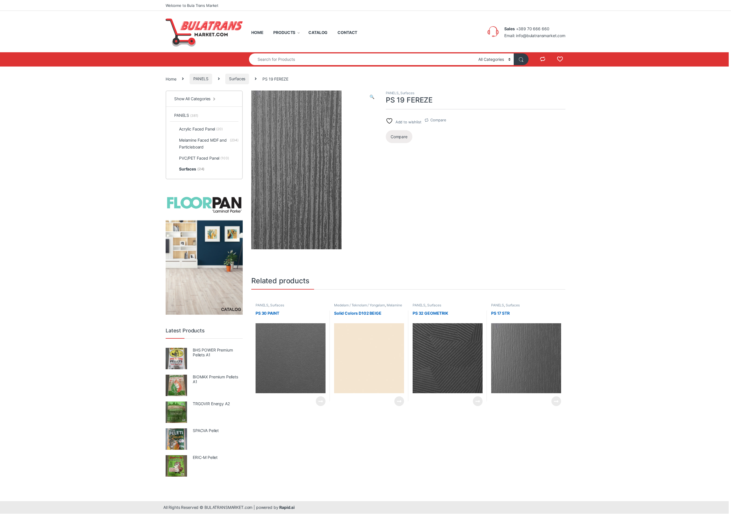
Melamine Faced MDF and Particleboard (368, 307)
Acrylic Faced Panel (201, 129)
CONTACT (347, 32)
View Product (318, 401)
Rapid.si (287, 507)
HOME (257, 32)
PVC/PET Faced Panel (204, 158)
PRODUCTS (284, 32)
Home (171, 78)
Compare (438, 120)
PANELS (200, 78)
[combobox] (362, 59)
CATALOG (318, 32)
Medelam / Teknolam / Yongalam (359, 305)
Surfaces (237, 78)
